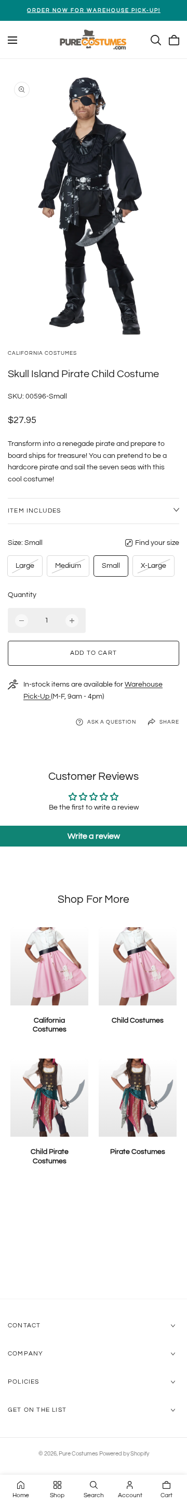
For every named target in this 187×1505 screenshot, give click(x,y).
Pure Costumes (78, 1454)
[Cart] (174, 40)
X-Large (153, 569)
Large (26, 569)
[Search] (156, 40)
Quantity (22, 595)
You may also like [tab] (94, 1243)
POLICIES (23, 1381)
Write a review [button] (94, 836)
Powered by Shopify (124, 1454)
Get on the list (37, 1410)
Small (111, 565)
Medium (68, 569)
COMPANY (25, 1353)
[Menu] (12, 40)
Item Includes (34, 510)
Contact (24, 1325)
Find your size (157, 542)
